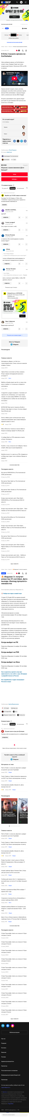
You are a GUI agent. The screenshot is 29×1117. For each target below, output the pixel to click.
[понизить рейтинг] (26, 217)
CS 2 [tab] (3, 28)
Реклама (3, 1057)
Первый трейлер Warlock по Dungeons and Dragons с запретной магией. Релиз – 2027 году (13, 908)
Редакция (3, 1043)
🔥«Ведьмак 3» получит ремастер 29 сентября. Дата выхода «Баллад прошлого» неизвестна (20, 569)
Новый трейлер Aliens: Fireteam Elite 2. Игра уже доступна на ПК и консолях (13, 871)
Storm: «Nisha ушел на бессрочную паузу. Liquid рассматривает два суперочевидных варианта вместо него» (13, 419)
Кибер (2, 46)
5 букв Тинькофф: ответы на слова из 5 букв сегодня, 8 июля (14, 960)
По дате (4, 188)
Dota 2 (6, 46)
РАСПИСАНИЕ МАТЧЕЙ (6, 24)
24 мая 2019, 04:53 (9, 236)
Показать (25, 275)
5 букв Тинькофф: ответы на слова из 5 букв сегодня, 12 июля (14, 934)
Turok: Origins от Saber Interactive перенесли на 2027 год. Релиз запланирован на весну (14, 777)
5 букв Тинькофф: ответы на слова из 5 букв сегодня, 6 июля (14, 968)
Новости (10, 46)
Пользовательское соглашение (9, 1070)
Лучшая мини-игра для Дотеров (14, 731)
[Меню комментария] (27, 211)
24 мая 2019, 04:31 (9, 224)
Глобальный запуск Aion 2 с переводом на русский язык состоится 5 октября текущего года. (14, 881)
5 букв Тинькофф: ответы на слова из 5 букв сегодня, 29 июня (14, 994)
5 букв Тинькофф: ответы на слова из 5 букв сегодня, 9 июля (14, 951)
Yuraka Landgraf (10, 222)
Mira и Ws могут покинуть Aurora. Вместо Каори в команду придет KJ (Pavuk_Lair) (13, 429)
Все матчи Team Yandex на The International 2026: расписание (13, 490)
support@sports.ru (5, 1087)
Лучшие (12, 188)
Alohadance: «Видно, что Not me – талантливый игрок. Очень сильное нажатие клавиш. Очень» (14, 363)
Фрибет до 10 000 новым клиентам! (15, 195)
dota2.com (9, 152)
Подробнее (10, 1103)
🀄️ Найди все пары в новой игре (11, 593)
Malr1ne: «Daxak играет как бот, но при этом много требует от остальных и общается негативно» (13, 384)
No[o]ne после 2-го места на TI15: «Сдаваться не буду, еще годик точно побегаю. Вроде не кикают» (14, 456)
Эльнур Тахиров (10, 235)
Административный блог (7, 1061)
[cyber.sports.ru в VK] (8, 1026)
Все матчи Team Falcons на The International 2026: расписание (13, 537)
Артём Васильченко (14, 704)
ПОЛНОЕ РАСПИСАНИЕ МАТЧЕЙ (14, 42)
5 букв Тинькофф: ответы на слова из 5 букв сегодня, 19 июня (14, 1011)
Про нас (3, 1038)
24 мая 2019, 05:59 (10, 270)
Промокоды (4, 1079)
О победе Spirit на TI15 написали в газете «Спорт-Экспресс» (13, 438)
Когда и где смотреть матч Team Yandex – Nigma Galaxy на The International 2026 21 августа (13, 546)
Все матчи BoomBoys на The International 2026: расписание (13, 518)
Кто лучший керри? (8, 119)
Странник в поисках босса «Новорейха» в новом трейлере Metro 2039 (13, 899)
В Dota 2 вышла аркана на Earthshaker (20, 46)
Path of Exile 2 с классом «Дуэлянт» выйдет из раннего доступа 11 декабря (13, 769)
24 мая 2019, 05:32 (10, 251)
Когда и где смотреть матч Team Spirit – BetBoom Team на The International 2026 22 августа (13, 527)
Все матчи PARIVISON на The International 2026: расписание (13, 473)
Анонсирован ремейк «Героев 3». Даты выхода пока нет (12, 786)
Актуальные (20, 188)
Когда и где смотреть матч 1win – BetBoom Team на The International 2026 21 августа (13, 556)
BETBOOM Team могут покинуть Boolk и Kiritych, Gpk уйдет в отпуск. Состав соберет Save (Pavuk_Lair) (14, 409)
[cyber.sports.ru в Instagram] (13, 1026)
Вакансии (3, 1052)
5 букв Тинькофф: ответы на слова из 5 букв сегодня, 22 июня (14, 1002)
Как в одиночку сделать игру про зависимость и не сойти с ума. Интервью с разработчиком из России (14, 674)
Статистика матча (14, 38)
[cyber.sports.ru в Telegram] (3, 1026)
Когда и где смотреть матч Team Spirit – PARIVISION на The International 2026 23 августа (12, 500)
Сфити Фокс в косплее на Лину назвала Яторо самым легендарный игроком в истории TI (12, 373)
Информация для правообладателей (10, 1075)
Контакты (3, 1048)
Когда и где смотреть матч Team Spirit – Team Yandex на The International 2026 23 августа (14, 509)
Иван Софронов (10, 321)
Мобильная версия (14, 1032)
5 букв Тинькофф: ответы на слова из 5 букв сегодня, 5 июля (14, 977)
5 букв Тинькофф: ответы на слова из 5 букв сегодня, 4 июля (14, 985)
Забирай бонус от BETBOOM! (14, 293)
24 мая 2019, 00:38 (9, 211)
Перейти (22, 316)
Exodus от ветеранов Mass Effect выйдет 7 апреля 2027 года (13, 890)
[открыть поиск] (17, 2)
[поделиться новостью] (26, 50)
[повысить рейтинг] (19, 217)
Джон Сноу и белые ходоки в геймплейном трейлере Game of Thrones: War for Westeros (14, 918)
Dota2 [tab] (7, 28)
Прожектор (4, 1066)
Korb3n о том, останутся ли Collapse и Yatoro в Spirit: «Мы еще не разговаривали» (14, 446)
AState (8, 249)
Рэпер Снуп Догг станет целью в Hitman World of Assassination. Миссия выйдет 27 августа (13, 862)
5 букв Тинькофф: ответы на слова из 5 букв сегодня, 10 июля (14, 943)
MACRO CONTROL (10, 210)
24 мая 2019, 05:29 (9, 323)
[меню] (26, 2)
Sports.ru (5, 1092)
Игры (6, 569)
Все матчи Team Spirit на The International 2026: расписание (13, 482)
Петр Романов (12, 150)
